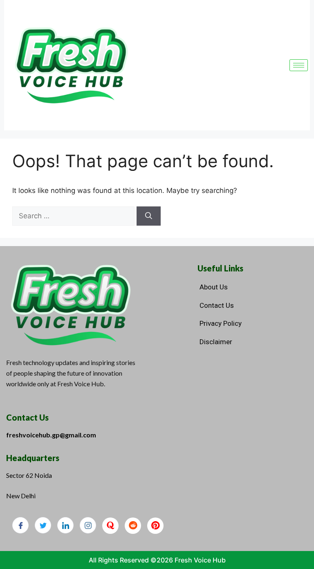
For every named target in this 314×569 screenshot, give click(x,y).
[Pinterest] (155, 525)
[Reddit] (133, 525)
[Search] (149, 216)
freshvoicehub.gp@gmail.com (51, 435)
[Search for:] (74, 216)
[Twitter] (43, 525)
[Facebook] (20, 525)
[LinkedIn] (65, 525)
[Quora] (110, 525)
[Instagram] (88, 525)
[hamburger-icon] (298, 65)
